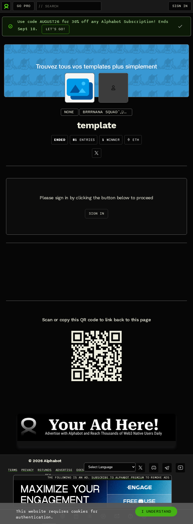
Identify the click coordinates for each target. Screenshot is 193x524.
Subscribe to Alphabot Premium (117, 477)
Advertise (64, 470)
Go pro (23, 6)
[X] (96, 153)
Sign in (179, 6)
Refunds (45, 470)
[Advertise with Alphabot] (96, 426)
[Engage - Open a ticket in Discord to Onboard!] (92, 494)
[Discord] (153, 467)
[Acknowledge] (180, 26)
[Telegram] (167, 467)
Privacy (27, 470)
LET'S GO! (55, 29)
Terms (12, 470)
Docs (80, 470)
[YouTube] (180, 467)
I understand (156, 511)
